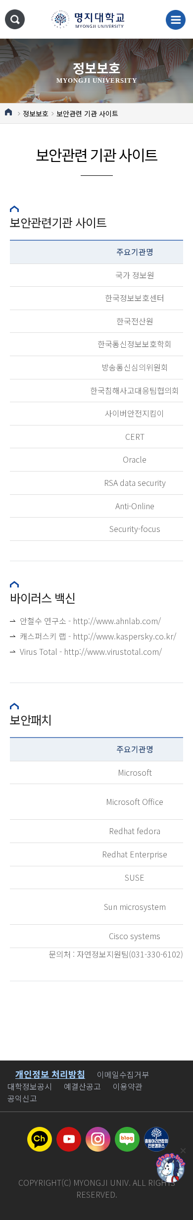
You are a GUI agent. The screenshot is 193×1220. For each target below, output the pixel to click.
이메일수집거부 (123, 1074)
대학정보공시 (29, 1086)
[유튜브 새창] (68, 1133)
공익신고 (22, 1098)
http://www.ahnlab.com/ (117, 621)
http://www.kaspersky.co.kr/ (124, 636)
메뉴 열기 (176, 20)
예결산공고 (82, 1086)
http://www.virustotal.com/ (113, 651)
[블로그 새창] (127, 1133)
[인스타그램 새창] (98, 1133)
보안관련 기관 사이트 (87, 113)
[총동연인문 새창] (156, 1133)
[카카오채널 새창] (39, 1133)
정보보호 (35, 113)
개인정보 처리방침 (50, 1073)
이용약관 (128, 1086)
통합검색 (15, 19)
